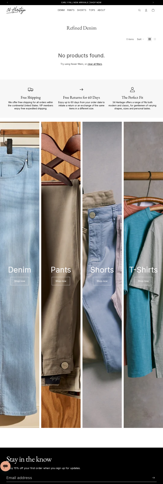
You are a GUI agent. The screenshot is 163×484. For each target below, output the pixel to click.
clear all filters (95, 64)
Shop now (19, 281)
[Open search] (139, 10)
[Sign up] (153, 478)
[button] (140, 39)
